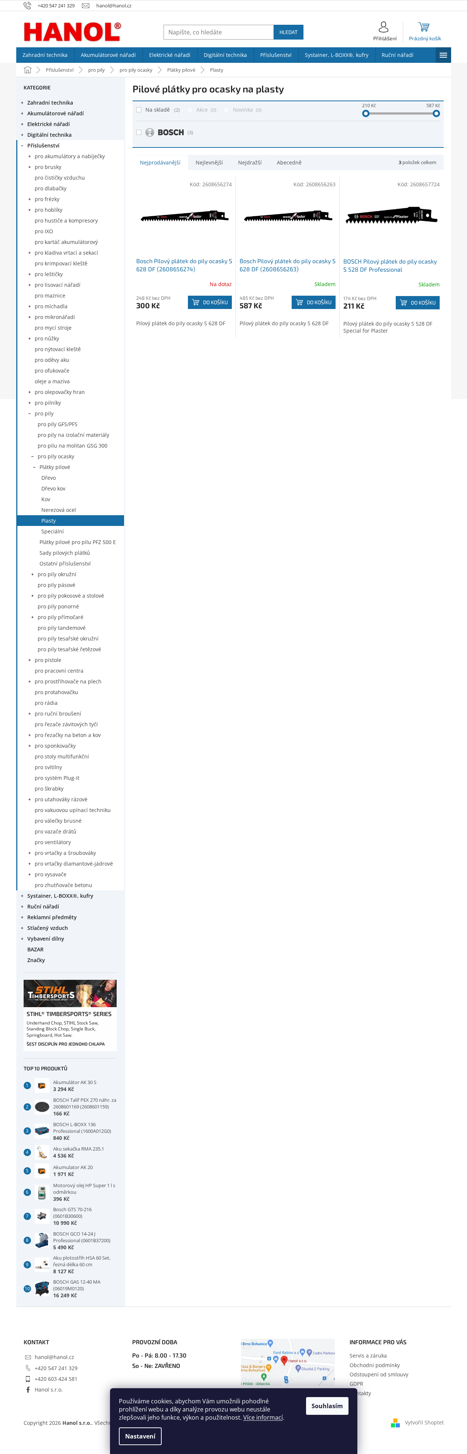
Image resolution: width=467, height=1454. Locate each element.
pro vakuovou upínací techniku (73, 809)
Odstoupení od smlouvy (379, 1374)
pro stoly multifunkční (62, 756)
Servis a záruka (368, 1355)
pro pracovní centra (59, 670)
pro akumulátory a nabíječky (70, 156)
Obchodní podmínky (375, 1365)
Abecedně (289, 162)
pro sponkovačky (55, 745)
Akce (205, 109)
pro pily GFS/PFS (58, 424)
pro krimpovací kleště (61, 263)
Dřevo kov (53, 488)
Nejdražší (250, 162)
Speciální (52, 531)
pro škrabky (49, 788)
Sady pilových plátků (65, 552)
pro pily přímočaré (60, 617)
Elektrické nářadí (48, 124)
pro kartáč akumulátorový (66, 241)
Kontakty (360, 1393)
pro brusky (48, 166)
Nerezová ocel (58, 509)
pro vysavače (50, 874)
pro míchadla (51, 306)
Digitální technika (49, 134)
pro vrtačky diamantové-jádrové (74, 863)
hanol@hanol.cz (54, 1356)
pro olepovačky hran (60, 391)
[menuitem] (45, 55)
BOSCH (190, 132)
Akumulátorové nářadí (55, 113)
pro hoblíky (48, 209)
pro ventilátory (53, 842)
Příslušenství (43, 145)
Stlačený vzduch (47, 927)
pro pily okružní (57, 574)
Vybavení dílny (45, 938)
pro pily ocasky (56, 456)
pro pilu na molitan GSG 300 (72, 445)
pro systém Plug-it (57, 777)
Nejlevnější (209, 162)
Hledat (288, 32)
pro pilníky (48, 402)
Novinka (246, 109)
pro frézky (47, 199)
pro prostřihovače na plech (68, 681)
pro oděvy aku (52, 359)
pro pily (44, 413)
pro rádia (46, 702)
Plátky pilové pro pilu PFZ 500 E (78, 542)
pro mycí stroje (53, 327)
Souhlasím (327, 1406)
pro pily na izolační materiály (73, 434)
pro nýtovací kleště (58, 349)
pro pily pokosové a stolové (71, 595)
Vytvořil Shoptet (424, 1422)
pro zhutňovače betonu (63, 885)
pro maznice (50, 295)
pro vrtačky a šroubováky (65, 852)
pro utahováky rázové (61, 799)
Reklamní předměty (52, 917)
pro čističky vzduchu (60, 177)
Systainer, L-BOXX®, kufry (60, 895)
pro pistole (48, 659)
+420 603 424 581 (56, 1378)
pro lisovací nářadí (57, 284)
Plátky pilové (55, 466)
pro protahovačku (56, 692)
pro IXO (44, 231)
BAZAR (35, 949)
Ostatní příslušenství (65, 563)
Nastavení (140, 1436)
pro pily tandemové (62, 627)
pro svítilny (48, 767)
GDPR (356, 1383)
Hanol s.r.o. (49, 1389)
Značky (36, 960)
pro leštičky (49, 274)
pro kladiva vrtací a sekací (66, 252)
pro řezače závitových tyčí (66, 724)
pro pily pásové (56, 584)
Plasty (48, 520)
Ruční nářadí (43, 906)
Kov (45, 499)
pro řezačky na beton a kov (68, 734)
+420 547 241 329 (56, 1368)
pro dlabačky (50, 188)
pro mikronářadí (55, 316)
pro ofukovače (52, 370)
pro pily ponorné (58, 606)
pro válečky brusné (58, 820)
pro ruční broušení (58, 713)
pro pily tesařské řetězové (69, 649)
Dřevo (48, 477)
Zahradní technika (50, 102)
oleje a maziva (52, 381)
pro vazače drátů (55, 831)
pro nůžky (47, 338)
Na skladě (161, 109)
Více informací (263, 1417)
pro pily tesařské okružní (68, 638)
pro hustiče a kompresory (66, 220)
